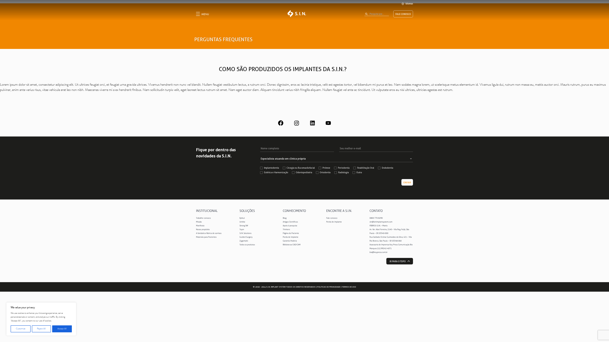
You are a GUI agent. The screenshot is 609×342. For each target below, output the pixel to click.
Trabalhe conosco (203, 218)
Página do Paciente (291, 233)
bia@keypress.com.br (378, 252)
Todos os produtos (247, 245)
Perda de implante (290, 237)
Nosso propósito (203, 229)
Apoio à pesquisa (290, 226)
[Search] (366, 14)
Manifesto (200, 226)
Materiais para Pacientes (206, 237)
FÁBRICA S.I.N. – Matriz (379, 226)
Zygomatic (243, 241)
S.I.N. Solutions (245, 233)
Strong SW (243, 226)
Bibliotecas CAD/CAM (292, 245)
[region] (41, 319)
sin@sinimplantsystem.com (381, 222)
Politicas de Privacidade (328, 287)
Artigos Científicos (290, 222)
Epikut (242, 218)
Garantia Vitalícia (290, 241)
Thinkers (286, 229)
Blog (284, 218)
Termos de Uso (349, 287)
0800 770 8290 (376, 218)
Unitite (242, 222)
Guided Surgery (245, 237)
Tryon (241, 229)
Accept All (62, 329)
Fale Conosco (403, 14)
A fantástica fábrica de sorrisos (208, 233)
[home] (297, 14)
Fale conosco (331, 218)
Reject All (41, 329)
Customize (20, 329)
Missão (199, 222)
